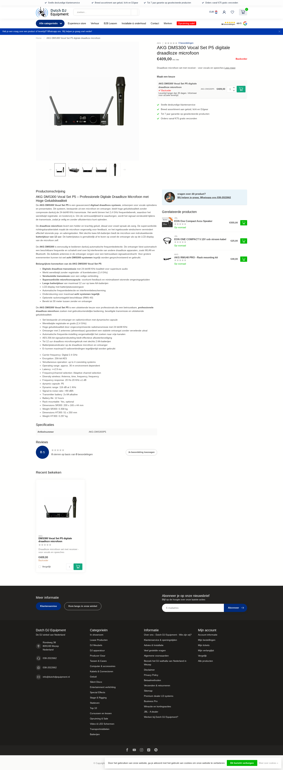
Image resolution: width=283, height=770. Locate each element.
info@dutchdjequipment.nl (56, 676)
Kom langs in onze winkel (82, 606)
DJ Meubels (96, 645)
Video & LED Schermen (102, 723)
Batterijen (95, 734)
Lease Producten (99, 640)
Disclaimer (149, 669)
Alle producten (205, 661)
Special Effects (97, 692)
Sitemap (148, 690)
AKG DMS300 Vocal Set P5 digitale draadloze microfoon (73, 38)
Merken (168, 23)
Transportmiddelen (99, 729)
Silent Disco (96, 682)
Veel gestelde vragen (155, 650)
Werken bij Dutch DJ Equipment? (161, 717)
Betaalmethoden (152, 680)
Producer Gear (97, 655)
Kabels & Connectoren (101, 671)
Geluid (93, 676)
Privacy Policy (151, 675)
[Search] (134, 12)
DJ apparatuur (97, 650)
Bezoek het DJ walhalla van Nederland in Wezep (165, 663)
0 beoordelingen (186, 43)
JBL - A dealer (151, 711)
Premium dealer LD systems (158, 696)
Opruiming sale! (186, 23)
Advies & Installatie (153, 645)
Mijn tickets (203, 645)
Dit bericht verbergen (242, 763)
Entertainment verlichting (103, 687)
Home (38, 38)
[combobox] (106, 12)
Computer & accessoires (102, 666)
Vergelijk (46, 566)
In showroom (96, 634)
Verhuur (95, 23)
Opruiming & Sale (99, 718)
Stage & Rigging (98, 697)
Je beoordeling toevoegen (141, 452)
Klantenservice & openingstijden (160, 640)
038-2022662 (50, 658)
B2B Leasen (110, 23)
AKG (159, 43)
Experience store (77, 23)
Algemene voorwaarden (156, 655)
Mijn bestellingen (206, 640)
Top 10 (93, 708)
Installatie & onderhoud (134, 23)
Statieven (95, 703)
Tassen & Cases (98, 661)
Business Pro (151, 701)
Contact (155, 23)
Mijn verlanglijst (206, 650)
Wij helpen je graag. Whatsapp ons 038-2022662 (204, 197)
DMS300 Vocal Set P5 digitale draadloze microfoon (55, 540)
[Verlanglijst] (232, 12)
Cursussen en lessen (101, 713)
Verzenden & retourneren (157, 685)
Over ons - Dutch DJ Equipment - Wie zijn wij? (168, 634)
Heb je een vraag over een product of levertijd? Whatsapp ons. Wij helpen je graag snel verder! (47, 31)
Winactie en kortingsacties (157, 706)
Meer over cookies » (268, 763)
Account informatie (207, 634)
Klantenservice (48, 606)
